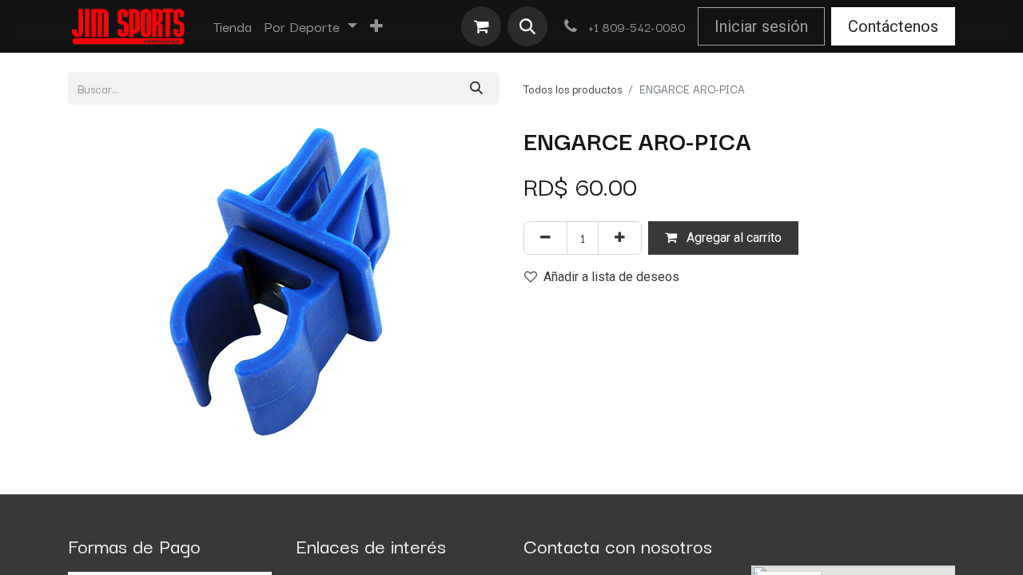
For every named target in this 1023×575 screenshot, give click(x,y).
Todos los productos (572, 88)
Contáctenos (893, 26)
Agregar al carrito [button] (732, 237)
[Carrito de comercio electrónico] (481, 26)
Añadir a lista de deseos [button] (611, 276)
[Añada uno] (620, 237)
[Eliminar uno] (545, 237)
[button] (527, 26)
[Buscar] (476, 88)
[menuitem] (232, 26)
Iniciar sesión (761, 26)
